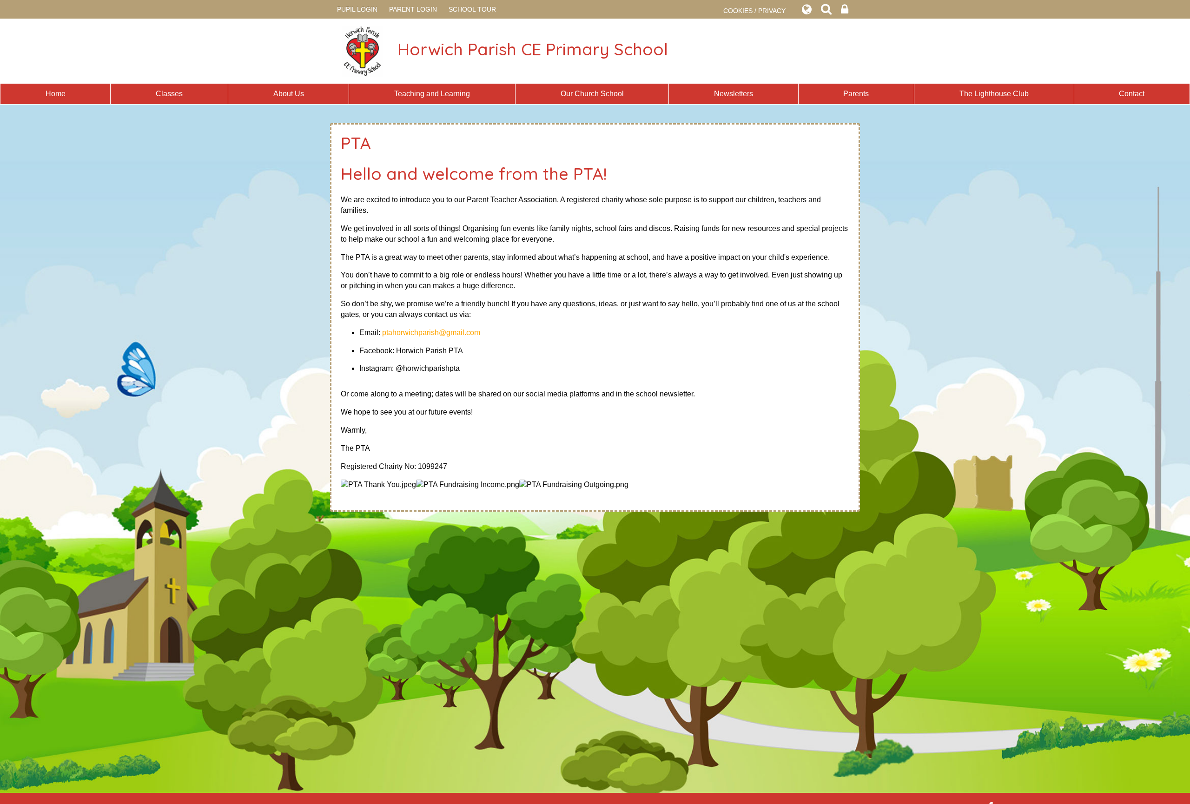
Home (56, 94)
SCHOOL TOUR (472, 9)
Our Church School (592, 94)
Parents (856, 94)
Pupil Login (357, 9)
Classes (169, 94)
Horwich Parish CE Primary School (532, 49)
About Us (288, 94)
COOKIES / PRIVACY (754, 10)
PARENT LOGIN (413, 9)
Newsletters (733, 94)
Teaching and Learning (432, 94)
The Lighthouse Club (994, 94)
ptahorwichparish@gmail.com (431, 332)
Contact (1131, 94)
